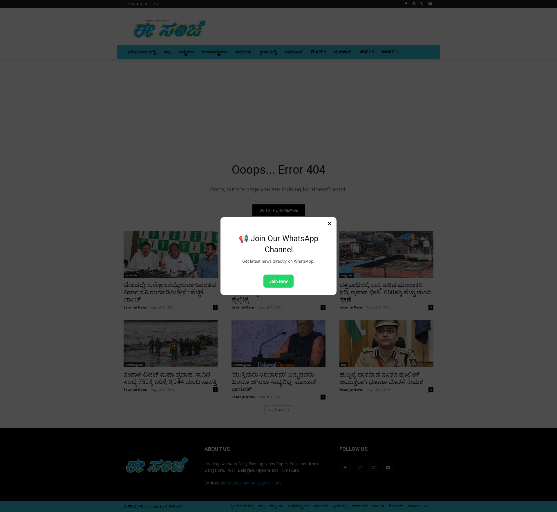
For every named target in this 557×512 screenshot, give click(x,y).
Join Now (278, 281)
